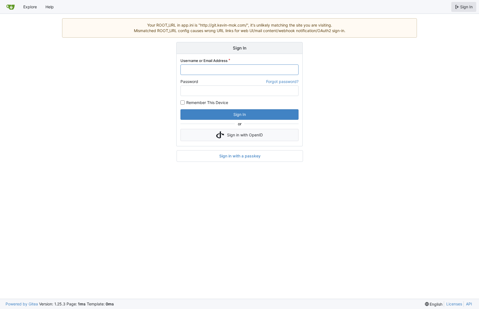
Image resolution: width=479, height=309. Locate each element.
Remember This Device (207, 102)
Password (189, 81)
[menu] (434, 304)
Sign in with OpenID (245, 135)
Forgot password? (282, 81)
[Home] (10, 7)
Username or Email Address (204, 60)
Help (49, 6)
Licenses (454, 304)
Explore (30, 6)
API (469, 304)
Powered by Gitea (22, 304)
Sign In (239, 114)
